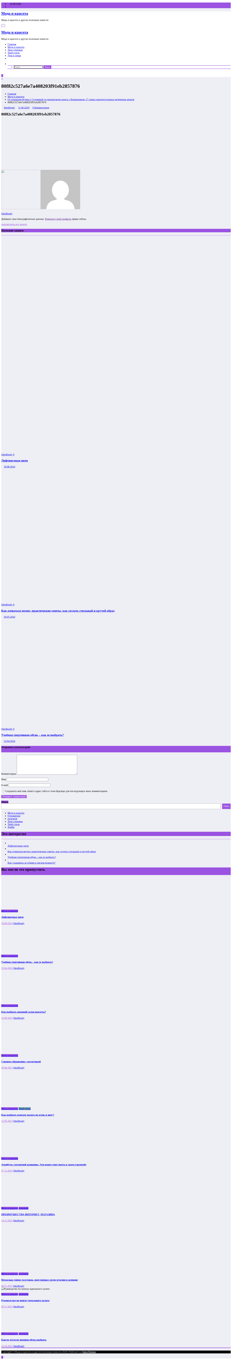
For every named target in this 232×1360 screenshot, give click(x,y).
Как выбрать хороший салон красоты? (23, 1012)
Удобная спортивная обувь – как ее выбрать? (32, 735)
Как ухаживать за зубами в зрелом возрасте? (31, 862)
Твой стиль (14, 52)
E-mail (5, 785)
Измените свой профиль (58, 219)
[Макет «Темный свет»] (2, 72)
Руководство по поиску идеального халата (25, 1300)
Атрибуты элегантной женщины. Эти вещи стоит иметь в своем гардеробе (43, 1164)
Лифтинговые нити (14, 460)
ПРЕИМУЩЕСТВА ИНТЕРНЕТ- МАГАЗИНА (28, 1214)
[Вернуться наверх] (2, 1357)
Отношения (14, 815)
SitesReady (9, 107)
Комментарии (9, 773)
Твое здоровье (15, 50)
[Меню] (3, 25)
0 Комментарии (41, 107)
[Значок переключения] (2, 75)
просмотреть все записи (14, 224)
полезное (12, 818)
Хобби (11, 827)
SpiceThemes (89, 1352)
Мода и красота (14, 13)
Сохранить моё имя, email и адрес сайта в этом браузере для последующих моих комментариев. (56, 791)
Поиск (4, 802)
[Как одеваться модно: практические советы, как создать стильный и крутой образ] (97, 599)
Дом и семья (14, 55)
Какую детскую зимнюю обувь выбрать (23, 1339)
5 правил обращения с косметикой (21, 1061)
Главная (12, 44)
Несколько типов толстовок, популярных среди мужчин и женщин (39, 1280)
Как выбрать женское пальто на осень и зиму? (27, 1115)
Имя (3, 779)
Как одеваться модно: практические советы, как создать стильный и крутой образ (58, 610)
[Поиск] (8, 63)
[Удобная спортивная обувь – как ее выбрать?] (96, 723)
